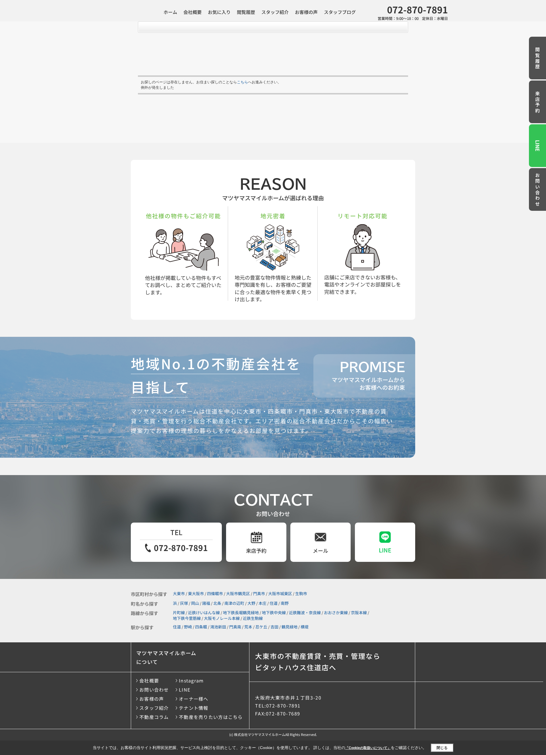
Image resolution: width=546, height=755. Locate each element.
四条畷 (201, 627)
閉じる (442, 748)
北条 (217, 603)
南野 (285, 603)
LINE (537, 145)
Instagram (191, 680)
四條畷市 (215, 593)
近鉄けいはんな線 (204, 612)
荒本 (248, 627)
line (385, 550)
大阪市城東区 (280, 593)
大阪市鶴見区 (238, 593)
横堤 (305, 627)
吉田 (274, 627)
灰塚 (184, 603)
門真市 (259, 593)
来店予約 (537, 102)
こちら (242, 82)
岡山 (195, 603)
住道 (274, 603)
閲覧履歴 (246, 12)
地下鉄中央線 (274, 612)
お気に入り (219, 12)
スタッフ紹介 (275, 12)
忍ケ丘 (261, 627)
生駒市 (301, 593)
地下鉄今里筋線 (187, 618)
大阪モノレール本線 (222, 618)
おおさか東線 (336, 612)
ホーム (170, 12)
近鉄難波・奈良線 (305, 612)
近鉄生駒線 (253, 618)
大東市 (179, 593)
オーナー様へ (193, 698)
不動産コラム (154, 716)
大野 (251, 603)
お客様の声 (306, 12)
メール (320, 550)
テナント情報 (193, 707)
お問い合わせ (537, 190)
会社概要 (192, 12)
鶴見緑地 (289, 627)
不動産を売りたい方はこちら (211, 716)
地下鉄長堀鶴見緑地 (241, 612)
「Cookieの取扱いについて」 (368, 748)
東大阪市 (196, 593)
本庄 (262, 603)
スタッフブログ (340, 12)
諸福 (206, 603)
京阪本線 (359, 612)
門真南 (235, 627)
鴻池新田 (218, 627)
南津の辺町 (234, 603)
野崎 (188, 627)
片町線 (179, 612)
